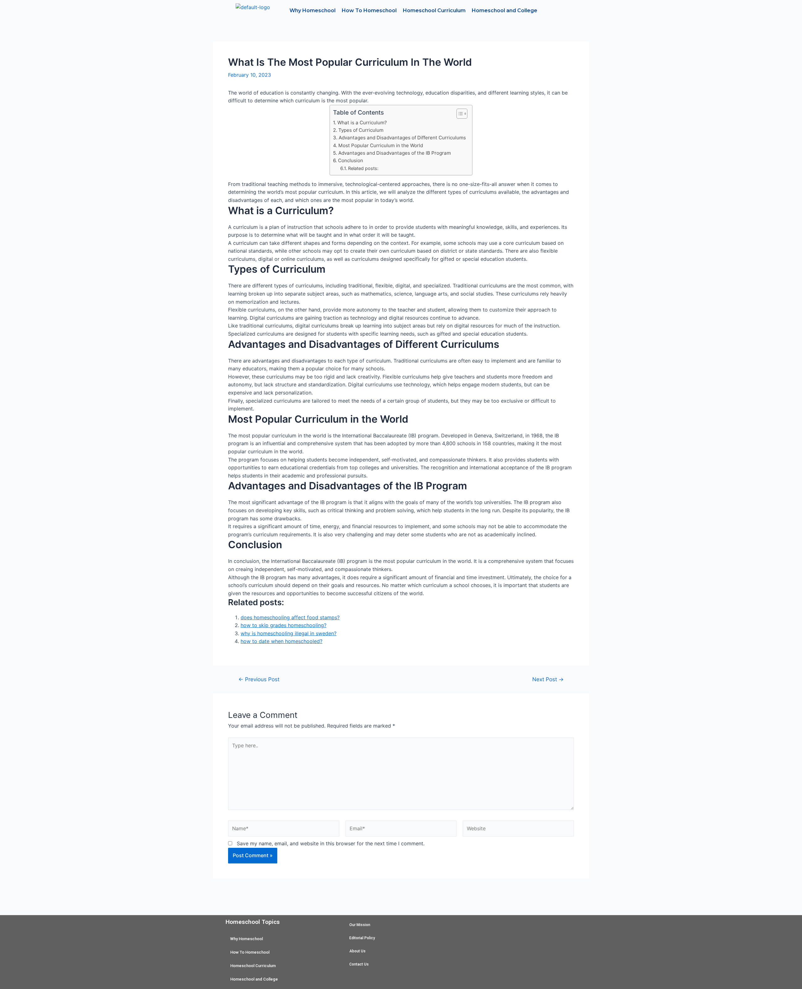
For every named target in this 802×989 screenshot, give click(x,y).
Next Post (548, 679)
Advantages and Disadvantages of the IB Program (394, 153)
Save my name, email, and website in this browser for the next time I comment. (330, 843)
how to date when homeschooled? (281, 641)
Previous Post (258, 679)
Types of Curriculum (360, 130)
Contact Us (359, 964)
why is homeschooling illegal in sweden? (288, 633)
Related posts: (363, 168)
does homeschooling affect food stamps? (290, 617)
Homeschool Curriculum (434, 10)
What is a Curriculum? (362, 123)
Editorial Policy (362, 938)
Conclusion (350, 160)
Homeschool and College (504, 10)
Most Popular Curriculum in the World (380, 145)
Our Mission (359, 925)
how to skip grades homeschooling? (283, 625)
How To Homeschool (369, 10)
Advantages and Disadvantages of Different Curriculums (402, 138)
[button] (459, 113)
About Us (357, 951)
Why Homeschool (312, 10)
